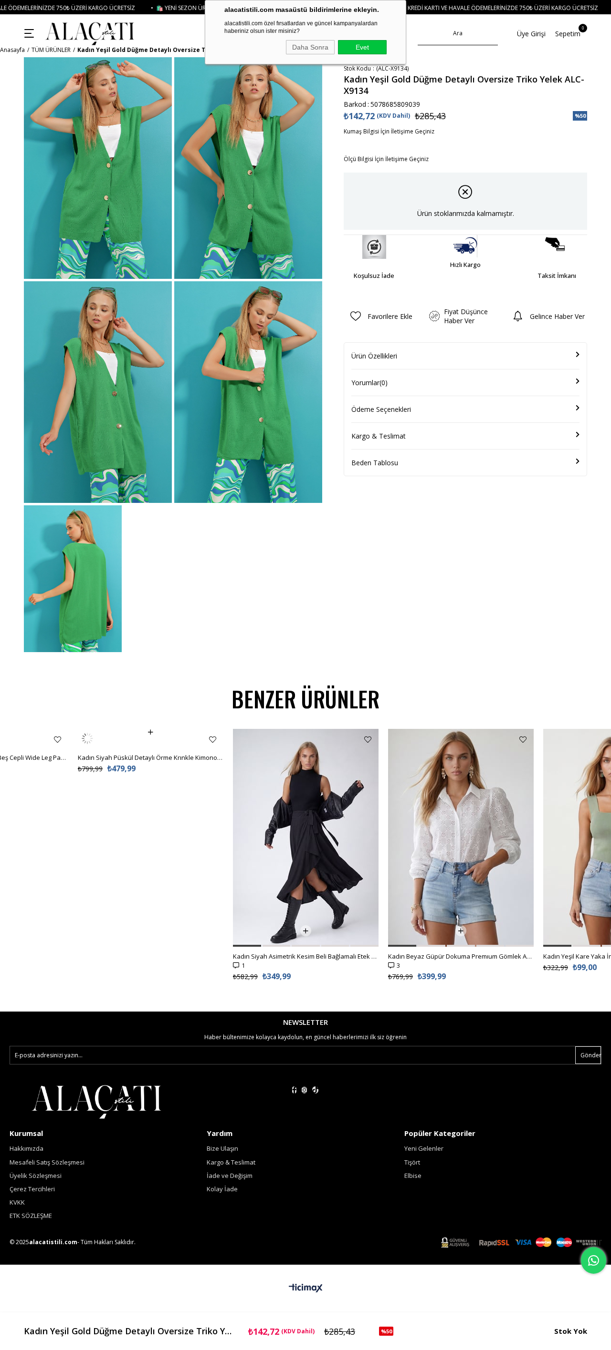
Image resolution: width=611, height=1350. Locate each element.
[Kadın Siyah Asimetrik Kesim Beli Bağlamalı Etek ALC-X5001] (150, 838)
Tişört (412, 1162)
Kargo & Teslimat (378, 435)
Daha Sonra (310, 47)
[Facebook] (294, 1090)
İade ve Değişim (230, 1175)
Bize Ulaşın (222, 1148)
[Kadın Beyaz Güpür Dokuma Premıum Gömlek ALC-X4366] (306, 838)
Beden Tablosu (374, 462)
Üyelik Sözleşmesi (36, 1175)
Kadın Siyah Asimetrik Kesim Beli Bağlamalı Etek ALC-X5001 (150, 956)
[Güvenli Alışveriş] (521, 1242)
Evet (362, 47)
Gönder (590, 1055)
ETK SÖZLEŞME (31, 1215)
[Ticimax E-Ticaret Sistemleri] (306, 1288)
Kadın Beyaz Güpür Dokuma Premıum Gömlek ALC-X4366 (306, 956)
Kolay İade (222, 1189)
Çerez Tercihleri (32, 1189)
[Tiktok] (315, 1090)
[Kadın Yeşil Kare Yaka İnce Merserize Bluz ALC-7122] (461, 838)
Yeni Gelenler (423, 1148)
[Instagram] (304, 1090)
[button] (92, 946)
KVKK (17, 1202)
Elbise (412, 1175)
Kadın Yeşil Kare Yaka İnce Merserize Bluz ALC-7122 (461, 956)
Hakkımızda (26, 1148)
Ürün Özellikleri (374, 355)
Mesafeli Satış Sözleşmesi (47, 1162)
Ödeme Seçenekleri (381, 409)
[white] (96, 1101)
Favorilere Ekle (57, 739)
